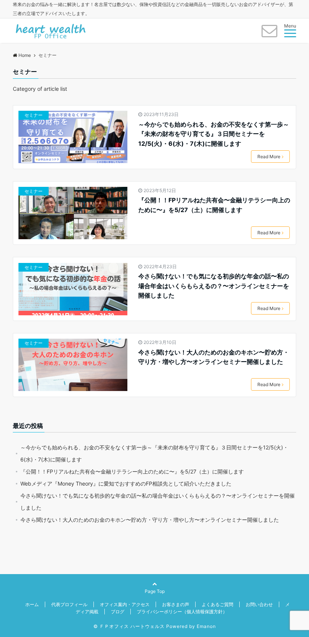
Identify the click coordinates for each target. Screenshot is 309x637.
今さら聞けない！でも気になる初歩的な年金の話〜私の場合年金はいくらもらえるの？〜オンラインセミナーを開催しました (213, 285)
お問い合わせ (259, 604)
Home (24, 55)
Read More (268, 156)
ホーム (32, 604)
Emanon (206, 626)
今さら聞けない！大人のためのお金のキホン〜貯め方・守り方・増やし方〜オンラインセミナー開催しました (213, 357)
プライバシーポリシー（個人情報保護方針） (182, 611)
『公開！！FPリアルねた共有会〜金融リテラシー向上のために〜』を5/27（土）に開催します (214, 205)
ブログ (117, 611)
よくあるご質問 (217, 604)
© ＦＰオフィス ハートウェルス (129, 626)
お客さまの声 (175, 604)
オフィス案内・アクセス (125, 604)
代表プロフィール (69, 604)
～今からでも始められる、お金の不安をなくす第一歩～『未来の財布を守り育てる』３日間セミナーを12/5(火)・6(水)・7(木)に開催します (213, 134)
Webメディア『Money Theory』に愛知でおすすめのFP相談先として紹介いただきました (125, 483)
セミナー (33, 115)
